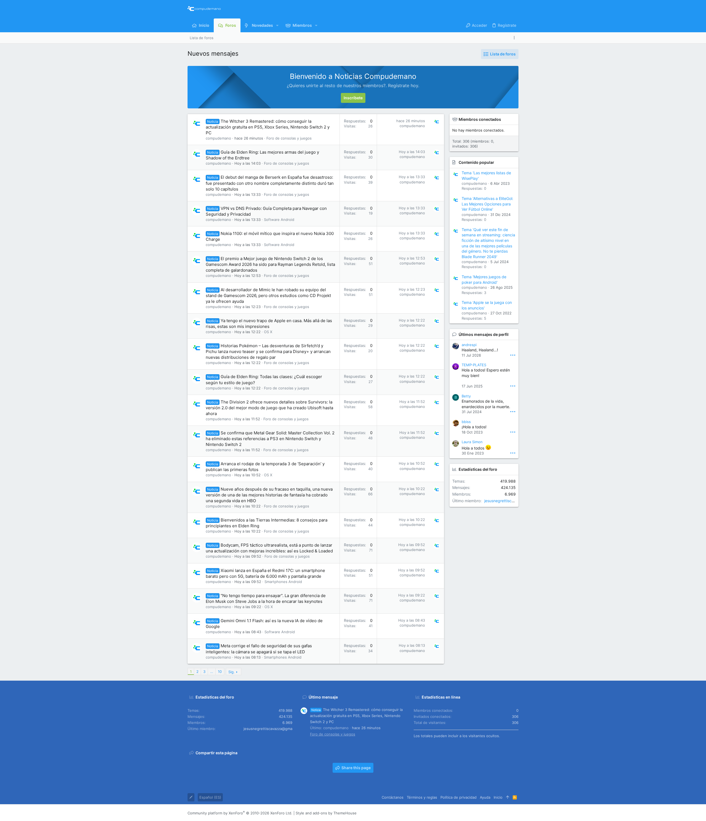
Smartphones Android (283, 581)
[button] (277, 25)
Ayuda (485, 797)
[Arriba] (507, 797)
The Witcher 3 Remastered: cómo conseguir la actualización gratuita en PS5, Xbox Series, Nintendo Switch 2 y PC (268, 127)
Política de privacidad (458, 797)
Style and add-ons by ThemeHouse (326, 813)
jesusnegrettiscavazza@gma (510, 500)
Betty (466, 396)
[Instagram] (491, 812)
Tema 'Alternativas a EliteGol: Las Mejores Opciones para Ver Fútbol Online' (487, 204)
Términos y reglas (422, 797)
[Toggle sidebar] (515, 37)
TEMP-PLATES (474, 365)
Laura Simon (472, 442)
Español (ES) (210, 797)
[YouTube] (516, 812)
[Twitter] (507, 812)
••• (513, 355)
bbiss (466, 421)
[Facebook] (482, 812)
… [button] (211, 671)
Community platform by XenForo (240, 813)
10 (220, 671)
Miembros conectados (480, 119)
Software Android (279, 219)
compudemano (218, 138)
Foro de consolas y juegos (289, 138)
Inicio (498, 797)
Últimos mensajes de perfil (484, 334)
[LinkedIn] (499, 812)
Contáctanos (392, 797)
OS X (268, 332)
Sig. (231, 672)
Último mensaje (323, 697)
